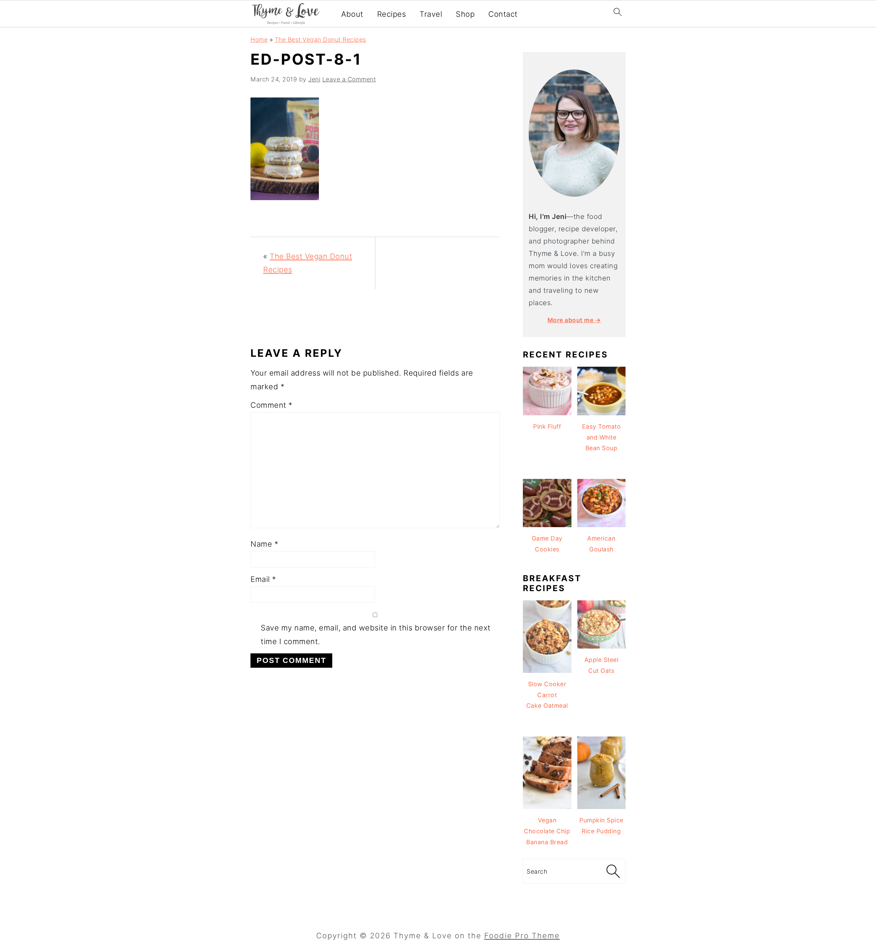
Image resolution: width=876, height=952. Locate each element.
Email (263, 579)
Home (259, 39)
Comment (271, 405)
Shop (465, 14)
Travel (431, 14)
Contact (503, 14)
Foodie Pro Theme (522, 935)
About (352, 14)
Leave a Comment (349, 79)
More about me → (574, 320)
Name (264, 543)
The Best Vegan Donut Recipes (320, 39)
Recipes (391, 14)
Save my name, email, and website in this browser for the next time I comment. (376, 634)
